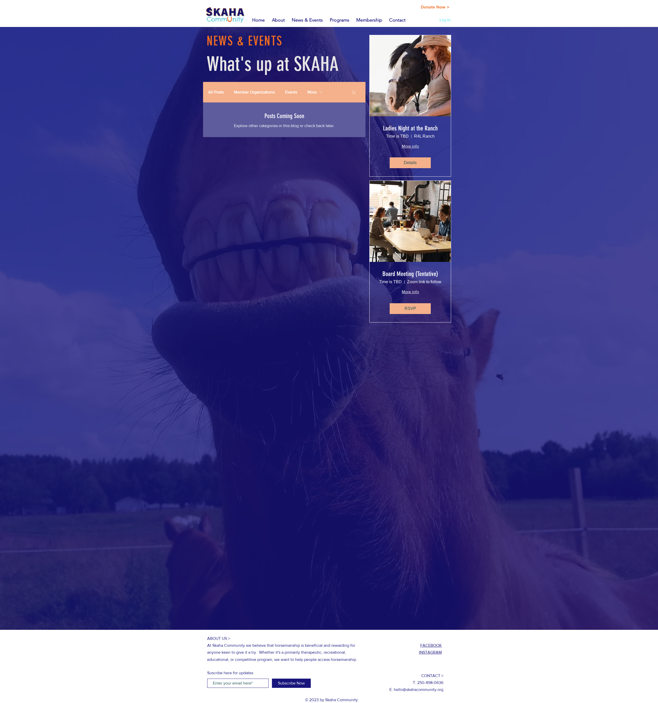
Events (291, 92)
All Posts (216, 92)
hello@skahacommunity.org (418, 689)
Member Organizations (254, 92)
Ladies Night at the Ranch (410, 128)
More (312, 92)
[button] (353, 93)
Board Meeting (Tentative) (410, 274)
